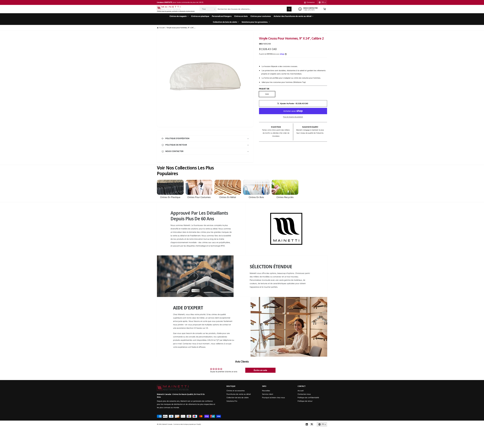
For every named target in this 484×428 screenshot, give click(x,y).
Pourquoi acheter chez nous (273, 398)
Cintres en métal (227, 197)
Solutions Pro (231, 401)
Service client (267, 394)
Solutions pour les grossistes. (255, 22)
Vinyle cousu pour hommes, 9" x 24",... (181, 28)
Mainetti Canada (167, 424)
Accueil (162, 28)
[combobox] (254, 9)
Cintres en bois (256, 197)
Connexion (311, 2)
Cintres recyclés (285, 197)
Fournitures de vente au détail (238, 394)
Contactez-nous (304, 394)
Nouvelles (266, 391)
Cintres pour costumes (199, 197)
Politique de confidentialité (308, 398)
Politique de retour (305, 401)
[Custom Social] (311, 424)
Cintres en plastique (170, 197)
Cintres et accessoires (235, 391)
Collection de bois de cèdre (225, 22)
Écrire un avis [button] (260, 370)
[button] (325, 9)
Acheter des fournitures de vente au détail (292, 16)
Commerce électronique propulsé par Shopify (187, 424)
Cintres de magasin (178, 16)
